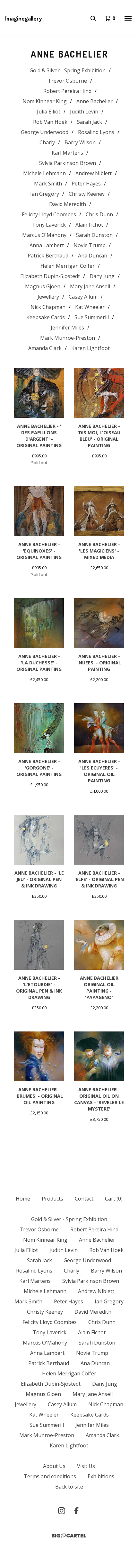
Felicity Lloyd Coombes (49, 214)
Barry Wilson (80, 142)
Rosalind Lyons (96, 132)
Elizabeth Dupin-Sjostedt (50, 276)
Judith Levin (84, 111)
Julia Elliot (48, 111)
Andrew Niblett (93, 173)
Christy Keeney (87, 193)
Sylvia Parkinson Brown (67, 162)
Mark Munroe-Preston (67, 337)
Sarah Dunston (94, 235)
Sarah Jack (89, 121)
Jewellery (48, 296)
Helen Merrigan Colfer (67, 265)
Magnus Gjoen (42, 286)
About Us (54, 1466)
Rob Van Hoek (50, 121)
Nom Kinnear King (44, 101)
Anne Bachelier (94, 101)
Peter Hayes (86, 183)
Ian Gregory (44, 193)
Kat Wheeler (90, 306)
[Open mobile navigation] (128, 18)
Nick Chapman (47, 306)
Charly (47, 142)
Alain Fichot (89, 224)
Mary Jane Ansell (90, 286)
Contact (84, 1198)
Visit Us (86, 1466)
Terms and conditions (50, 1476)
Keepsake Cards (45, 317)
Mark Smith (48, 183)
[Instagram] (61, 1511)
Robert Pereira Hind (67, 90)
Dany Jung (102, 276)
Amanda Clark (45, 348)
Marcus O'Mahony (44, 235)
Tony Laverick (49, 224)
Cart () (114, 1198)
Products (52, 1198)
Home (23, 1198)
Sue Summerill (91, 317)
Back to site (69, 1486)
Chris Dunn (99, 214)
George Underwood (44, 132)
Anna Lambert (47, 245)
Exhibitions (101, 1476)
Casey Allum (83, 296)
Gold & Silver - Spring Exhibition (68, 70)
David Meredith (67, 204)
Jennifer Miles (67, 327)
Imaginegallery (23, 18)
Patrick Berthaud (48, 255)
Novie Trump (89, 245)
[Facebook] (76, 1511)
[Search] (93, 18)
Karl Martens (67, 152)
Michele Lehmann (44, 173)
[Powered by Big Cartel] (69, 1535)
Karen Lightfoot (90, 348)
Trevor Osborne (67, 80)
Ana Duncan (92, 255)
